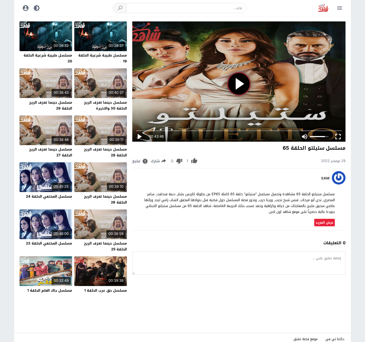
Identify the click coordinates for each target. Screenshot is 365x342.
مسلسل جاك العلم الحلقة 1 (49, 290)
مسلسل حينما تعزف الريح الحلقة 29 (50, 105)
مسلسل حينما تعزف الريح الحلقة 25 (105, 246)
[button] (119, 8)
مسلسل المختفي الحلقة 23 (49, 243)
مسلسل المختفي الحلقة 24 (49, 196)
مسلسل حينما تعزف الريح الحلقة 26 (105, 199)
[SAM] (338, 183)
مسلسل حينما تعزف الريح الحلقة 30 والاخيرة (105, 105)
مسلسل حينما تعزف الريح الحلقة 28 (105, 152)
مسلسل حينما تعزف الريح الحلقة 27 (50, 152)
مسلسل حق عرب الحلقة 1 (105, 290)
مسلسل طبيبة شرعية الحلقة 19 (102, 58)
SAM (325, 178)
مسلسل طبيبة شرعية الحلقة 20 (48, 58)
